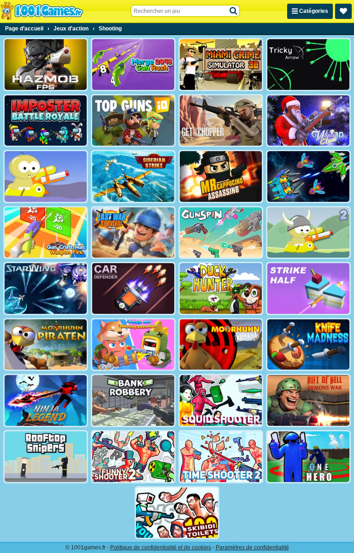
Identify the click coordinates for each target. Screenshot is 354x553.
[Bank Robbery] (133, 400)
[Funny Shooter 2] (133, 456)
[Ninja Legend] (45, 400)
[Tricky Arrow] (308, 64)
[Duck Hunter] (220, 288)
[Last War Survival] (133, 232)
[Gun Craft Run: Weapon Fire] (45, 232)
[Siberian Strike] (133, 176)
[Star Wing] (45, 288)
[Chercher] (233, 11)
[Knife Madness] (308, 344)
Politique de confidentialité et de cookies (160, 547)
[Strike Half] (308, 288)
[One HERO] (308, 456)
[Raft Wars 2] (308, 232)
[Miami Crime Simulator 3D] (220, 64)
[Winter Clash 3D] (308, 120)
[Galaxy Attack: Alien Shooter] (308, 176)
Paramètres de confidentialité (252, 547)
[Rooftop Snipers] (45, 456)
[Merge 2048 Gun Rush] (133, 64)
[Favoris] (343, 11)
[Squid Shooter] (220, 400)
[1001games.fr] (41, 11)
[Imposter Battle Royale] (45, 120)
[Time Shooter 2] (220, 456)
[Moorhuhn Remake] (220, 344)
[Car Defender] (133, 288)
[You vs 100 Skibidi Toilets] (177, 513)
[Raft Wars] (45, 176)
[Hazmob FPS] (45, 64)
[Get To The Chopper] (220, 120)
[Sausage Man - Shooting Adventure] (133, 344)
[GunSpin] (220, 232)
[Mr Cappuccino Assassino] (220, 176)
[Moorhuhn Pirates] (45, 344)
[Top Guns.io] (133, 120)
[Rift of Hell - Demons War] (308, 400)
